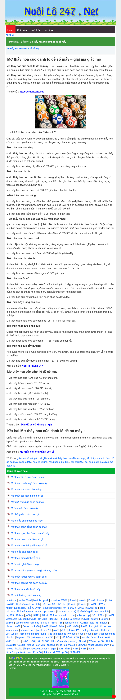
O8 (38, 604)
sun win (40, 644)
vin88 (81, 633)
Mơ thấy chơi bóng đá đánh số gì (29, 545)
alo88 (56, 630)
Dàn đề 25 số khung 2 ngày (36, 424)
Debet (26, 626)
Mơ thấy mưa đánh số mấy (25, 589)
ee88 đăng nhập (52, 607)
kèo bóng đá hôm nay (27, 622)
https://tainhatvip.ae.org (64, 641)
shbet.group (83, 615)
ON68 (81, 607)
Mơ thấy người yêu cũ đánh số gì (29, 576)
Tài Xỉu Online (50, 615)
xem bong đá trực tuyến (33, 633)
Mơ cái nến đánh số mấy (24, 508)
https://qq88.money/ (99, 644)
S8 (38, 641)
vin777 (50, 637)
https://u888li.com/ (16, 607)
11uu (72, 615)
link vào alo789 (52, 652)
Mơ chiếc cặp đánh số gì (24, 551)
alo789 (48, 630)
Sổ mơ (24, 41)
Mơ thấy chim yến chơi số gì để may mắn (34, 570)
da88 (76, 626)
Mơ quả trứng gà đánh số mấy (27, 502)
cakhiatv (11, 611)
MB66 (64, 600)
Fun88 (92, 600)
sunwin (72, 607)
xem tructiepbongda (104, 633)
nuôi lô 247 (25, 462)
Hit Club (43, 619)
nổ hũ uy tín (35, 607)
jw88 (28, 615)
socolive (55, 600)
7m (65, 607)
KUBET (84, 622)
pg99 (54, 648)
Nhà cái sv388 (25, 611)
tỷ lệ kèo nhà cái (25, 604)
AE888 (46, 641)
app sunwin (49, 611)
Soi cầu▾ (48, 30)
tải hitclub (75, 619)
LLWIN (92, 604)
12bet (103, 626)
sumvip (63, 615)
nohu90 (51, 604)
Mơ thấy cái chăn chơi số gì (26, 489)
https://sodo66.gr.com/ (37, 648)
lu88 (69, 626)
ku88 (108, 637)
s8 (96, 607)
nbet (40, 630)
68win (89, 607)
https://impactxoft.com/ (19, 652)
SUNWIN (75, 652)
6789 (77, 637)
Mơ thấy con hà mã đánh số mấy (29, 583)
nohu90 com (71, 622)
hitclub (104, 622)
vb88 (9, 641)
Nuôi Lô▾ (35, 30)
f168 (53, 622)
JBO (64, 630)
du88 (68, 648)
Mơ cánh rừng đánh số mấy (26, 595)
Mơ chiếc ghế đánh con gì (25, 564)
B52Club (10, 644)
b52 (57, 637)
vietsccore (12, 619)
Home (10, 30)
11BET (17, 641)
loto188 (94, 622)
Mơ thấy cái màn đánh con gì (27, 495)
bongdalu (44, 600)
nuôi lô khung (40, 462)
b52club (51, 644)
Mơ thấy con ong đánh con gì (37, 451)
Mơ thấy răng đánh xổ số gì (26, 558)
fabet (62, 626)
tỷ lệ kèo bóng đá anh (86, 611)
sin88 (38, 611)
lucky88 (35, 626)
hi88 (35, 600)
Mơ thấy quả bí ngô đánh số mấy (29, 483)
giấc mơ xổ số (25, 458)
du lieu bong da (28, 619)
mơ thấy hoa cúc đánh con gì (69, 458)
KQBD (36, 615)
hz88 (102, 607)
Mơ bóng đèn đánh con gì (25, 514)
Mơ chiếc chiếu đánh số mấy (27, 520)
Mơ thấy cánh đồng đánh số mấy (29, 526)
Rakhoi (105, 630)
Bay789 (10, 604)
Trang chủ (14, 41)
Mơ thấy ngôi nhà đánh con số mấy (30, 533)
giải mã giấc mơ (43, 458)
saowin (83, 600)
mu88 (22, 600)
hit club (101, 600)
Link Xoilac (12, 633)
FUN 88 (10, 35)
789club (104, 611)
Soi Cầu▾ (22, 30)
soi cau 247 (77, 462)
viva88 (72, 633)
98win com (38, 637)
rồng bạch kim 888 (59, 462)
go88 (101, 641)
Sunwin (73, 600)
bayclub (21, 637)
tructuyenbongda (90, 630)
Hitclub (53, 619)
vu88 (18, 626)
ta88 (32, 641)
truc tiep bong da (57, 633)
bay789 (10, 615)
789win (20, 615)
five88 (45, 626)
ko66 (109, 600)
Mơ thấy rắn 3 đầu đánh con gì (28, 477)
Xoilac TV (74, 630)
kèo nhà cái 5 (65, 611)
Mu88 (29, 600)
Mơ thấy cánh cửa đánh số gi (27, 539)
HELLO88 (67, 637)
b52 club (62, 604)
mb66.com (11, 600)
